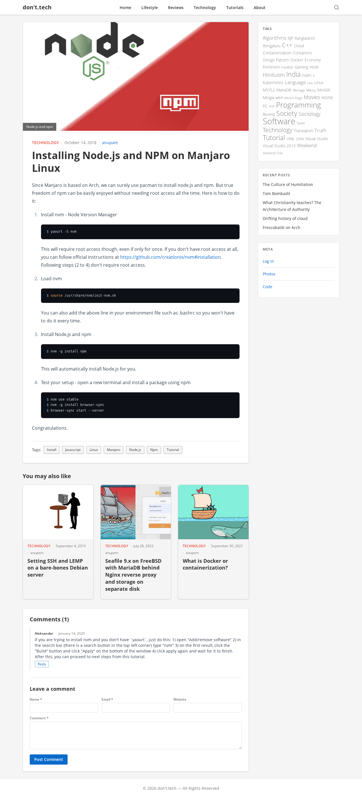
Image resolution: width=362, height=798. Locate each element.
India (293, 74)
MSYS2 (269, 90)
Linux (94, 449)
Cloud (299, 45)
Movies (312, 97)
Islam (306, 75)
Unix (300, 138)
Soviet (301, 123)
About (260, 7)
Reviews (176, 7)
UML (290, 138)
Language (295, 82)
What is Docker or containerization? (205, 564)
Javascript (73, 449)
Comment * (39, 718)
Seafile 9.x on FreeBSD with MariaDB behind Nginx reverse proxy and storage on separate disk (133, 574)
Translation (303, 130)
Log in (268, 261)
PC (265, 106)
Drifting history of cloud (285, 218)
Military (311, 90)
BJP (290, 38)
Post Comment (48, 759)
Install (51, 449)
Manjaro (113, 449)
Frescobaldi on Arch (281, 227)
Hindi (313, 67)
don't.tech (37, 7)
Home (125, 7)
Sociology (309, 113)
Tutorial (173, 449)
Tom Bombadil (276, 193)
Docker (296, 60)
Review (269, 114)
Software (279, 121)
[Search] (336, 7)
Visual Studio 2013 (279, 145)
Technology (205, 7)
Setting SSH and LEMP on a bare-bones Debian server (57, 567)
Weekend (307, 145)
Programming (298, 104)
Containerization (277, 52)
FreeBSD (287, 67)
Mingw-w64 (273, 97)
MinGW (323, 90)
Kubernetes (273, 82)
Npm (154, 449)
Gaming (301, 67)
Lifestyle (149, 7)
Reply (42, 664)
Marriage (299, 90)
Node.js (135, 449)
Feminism (271, 67)
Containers (302, 52)
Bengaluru (272, 45)
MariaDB (283, 90)
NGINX (327, 97)
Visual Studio (316, 138)
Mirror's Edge (293, 98)
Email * (107, 699)
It (314, 76)
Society (286, 113)
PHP (272, 106)
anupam (110, 142)
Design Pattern (276, 60)
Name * (36, 699)
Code (267, 286)
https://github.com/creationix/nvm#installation (170, 257)
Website (179, 699)
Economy (313, 60)
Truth (320, 130)
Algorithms (274, 38)
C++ (287, 45)
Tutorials (235, 7)
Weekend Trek (273, 153)
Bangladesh (305, 38)
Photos (269, 274)
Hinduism (274, 74)
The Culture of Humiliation (288, 184)
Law (310, 83)
